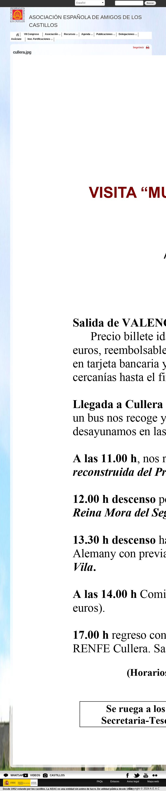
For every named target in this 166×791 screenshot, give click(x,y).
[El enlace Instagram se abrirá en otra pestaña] (155, 775)
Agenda (85, 34)
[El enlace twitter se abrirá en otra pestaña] (136, 775)
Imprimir (138, 47)
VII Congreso (31, 34)
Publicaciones (104, 34)
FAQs (100, 781)
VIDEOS (33, 775)
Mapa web (153, 781)
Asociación (51, 34)
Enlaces (114, 781)
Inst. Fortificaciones (39, 39)
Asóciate (16, 39)
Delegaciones (126, 34)
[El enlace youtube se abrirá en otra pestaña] (146, 775)
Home (14, 34)
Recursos (69, 34)
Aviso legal (133, 781)
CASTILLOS (53, 775)
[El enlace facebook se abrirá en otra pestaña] (127, 775)
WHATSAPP (14, 775)
